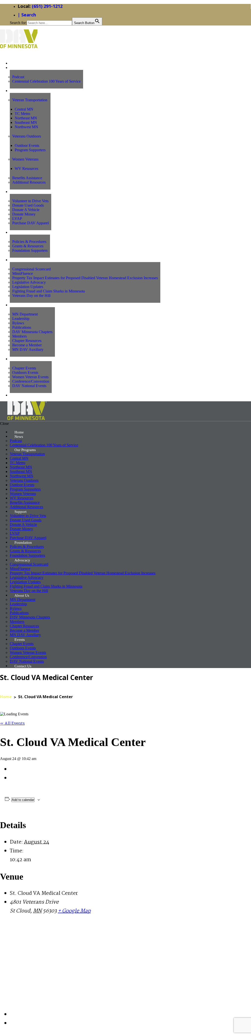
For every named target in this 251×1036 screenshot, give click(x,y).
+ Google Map (74, 911)
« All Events (12, 723)
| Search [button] (27, 15)
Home (6, 696)
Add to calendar (23, 800)
